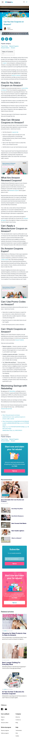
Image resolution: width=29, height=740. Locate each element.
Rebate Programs (14, 46)
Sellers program (5, 733)
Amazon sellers (4, 722)
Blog (17, 722)
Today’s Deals (4, 259)
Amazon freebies (19, 339)
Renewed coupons (14, 190)
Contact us (18, 719)
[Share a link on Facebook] (2, 39)
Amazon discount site (6, 408)
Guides (17, 735)
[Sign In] (23, 1)
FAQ (17, 733)
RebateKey (12, 391)
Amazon (13, 47)
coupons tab (15, 132)
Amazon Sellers (5, 47)
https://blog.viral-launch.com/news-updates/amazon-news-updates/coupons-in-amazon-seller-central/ (14, 417)
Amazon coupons (16, 75)
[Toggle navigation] (2, 2)
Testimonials (19, 730)
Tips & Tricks (4, 46)
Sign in (2, 719)
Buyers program (5, 730)
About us (18, 717)
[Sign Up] (27, 1)
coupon (5, 63)
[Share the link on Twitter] (6, 39)
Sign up (14, 471)
